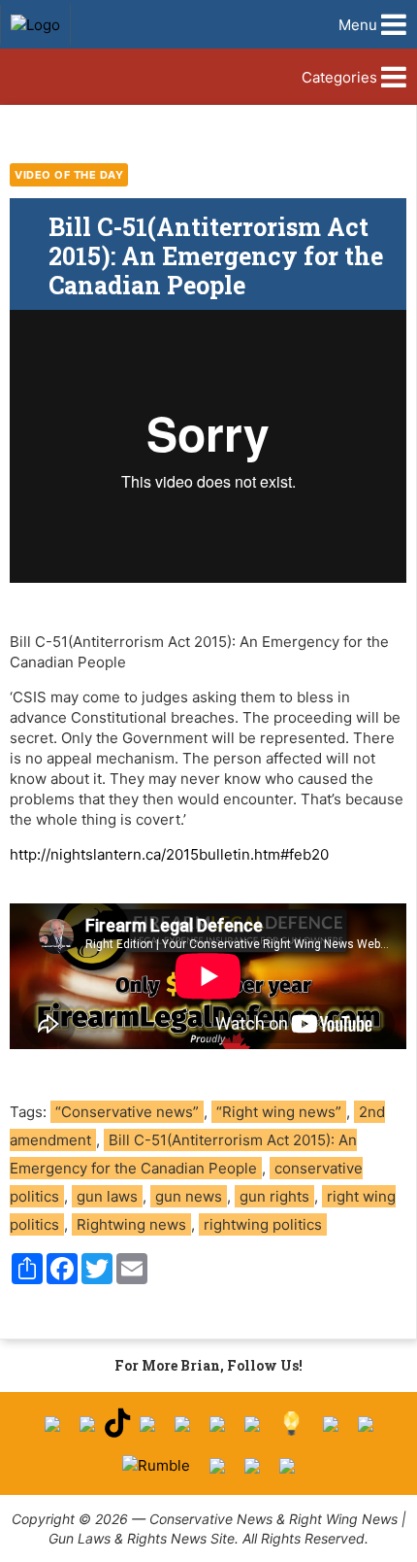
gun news (188, 1196)
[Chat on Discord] (287, 1465)
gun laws (107, 1196)
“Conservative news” (127, 1112)
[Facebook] (52, 1424)
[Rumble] (156, 1465)
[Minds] (291, 1423)
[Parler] (182, 1424)
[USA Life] (365, 1424)
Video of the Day (69, 175)
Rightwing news (131, 1224)
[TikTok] (117, 1424)
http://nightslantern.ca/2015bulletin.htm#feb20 (169, 854)
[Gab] (330, 1424)
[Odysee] (217, 1465)
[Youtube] (147, 1424)
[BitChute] (252, 1424)
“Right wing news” (278, 1112)
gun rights (274, 1196)
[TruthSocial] (217, 1424)
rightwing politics (263, 1224)
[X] (87, 1424)
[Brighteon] (252, 1465)
